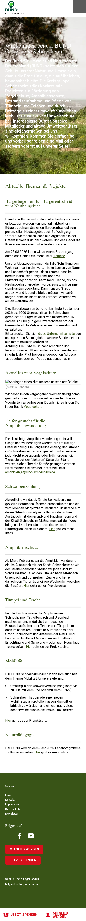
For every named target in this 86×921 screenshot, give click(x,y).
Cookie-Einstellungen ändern (22, 879)
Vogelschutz (33, 407)
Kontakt (10, 799)
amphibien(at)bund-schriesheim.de (30, 472)
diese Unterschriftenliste (56, 334)
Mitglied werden (60, 915)
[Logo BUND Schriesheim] (11, 6)
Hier (52, 529)
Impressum (12, 804)
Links (8, 795)
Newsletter (11, 813)
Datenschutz (12, 809)
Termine (59, 256)
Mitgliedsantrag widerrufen (21, 884)
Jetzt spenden (24, 915)
